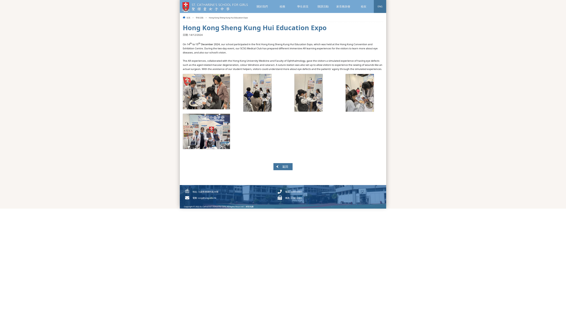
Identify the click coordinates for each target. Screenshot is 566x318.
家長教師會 (343, 6)
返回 (285, 167)
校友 (363, 6)
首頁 (188, 17)
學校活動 (199, 17)
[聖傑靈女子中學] (215, 11)
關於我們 (262, 6)
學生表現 (302, 6)
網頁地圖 (250, 206)
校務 (282, 6)
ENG (380, 6)
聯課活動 (323, 6)
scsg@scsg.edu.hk (207, 197)
